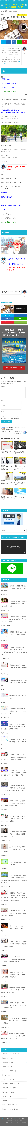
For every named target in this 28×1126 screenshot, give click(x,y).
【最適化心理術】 (8, 1092)
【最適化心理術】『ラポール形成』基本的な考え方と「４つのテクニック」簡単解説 (14, 619)
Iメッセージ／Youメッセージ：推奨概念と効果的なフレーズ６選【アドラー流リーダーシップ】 (14, 959)
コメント (3, 386)
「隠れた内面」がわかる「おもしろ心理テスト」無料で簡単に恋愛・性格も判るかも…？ (14, 913)
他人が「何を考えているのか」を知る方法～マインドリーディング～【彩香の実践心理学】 (14, 974)
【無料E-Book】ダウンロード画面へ (14, 367)
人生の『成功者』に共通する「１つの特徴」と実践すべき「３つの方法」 (13, 849)
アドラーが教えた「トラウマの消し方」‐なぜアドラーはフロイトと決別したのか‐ (14, 1005)
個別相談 (23, 1118)
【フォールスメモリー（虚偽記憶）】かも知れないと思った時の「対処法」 (14, 1021)
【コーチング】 (7, 1096)
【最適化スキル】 (7, 1062)
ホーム (4, 1118)
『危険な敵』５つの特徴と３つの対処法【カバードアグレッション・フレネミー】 (14, 711)
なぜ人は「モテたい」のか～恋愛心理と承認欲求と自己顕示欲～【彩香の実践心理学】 (14, 944)
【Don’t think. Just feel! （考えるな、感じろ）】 (12, 928)
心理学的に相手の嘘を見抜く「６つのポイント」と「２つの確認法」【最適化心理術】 (14, 990)
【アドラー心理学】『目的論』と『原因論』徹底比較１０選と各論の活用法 (14, 588)
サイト (2, 411)
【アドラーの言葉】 (8, 1079)
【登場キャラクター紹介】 (10, 1109)
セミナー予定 (17, 1118)
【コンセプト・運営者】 (9, 1070)
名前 (2, 400)
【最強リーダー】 (7, 1058)
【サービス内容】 (7, 1066)
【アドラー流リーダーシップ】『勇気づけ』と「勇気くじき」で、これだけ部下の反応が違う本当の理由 (14, 788)
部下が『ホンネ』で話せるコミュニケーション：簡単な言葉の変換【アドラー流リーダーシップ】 (14, 1036)
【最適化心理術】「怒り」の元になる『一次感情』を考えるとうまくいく (14, 634)
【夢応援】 (5, 1100)
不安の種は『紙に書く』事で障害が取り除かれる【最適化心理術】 (14, 742)
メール (3, 405)
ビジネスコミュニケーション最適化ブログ (14, 5)
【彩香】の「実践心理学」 (10, 1105)
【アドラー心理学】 (7, 1075)
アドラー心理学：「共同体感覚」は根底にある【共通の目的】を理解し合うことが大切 (13, 803)
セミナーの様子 (10, 1118)
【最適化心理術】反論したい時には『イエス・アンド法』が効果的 (14, 683)
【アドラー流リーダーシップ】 (11, 1083)
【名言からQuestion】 (7, 302)
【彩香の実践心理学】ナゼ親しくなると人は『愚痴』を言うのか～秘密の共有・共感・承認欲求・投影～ (14, 773)
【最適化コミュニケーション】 (11, 1053)
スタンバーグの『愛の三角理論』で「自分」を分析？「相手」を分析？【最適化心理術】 (13, 726)
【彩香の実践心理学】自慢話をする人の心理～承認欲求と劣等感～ (14, 667)
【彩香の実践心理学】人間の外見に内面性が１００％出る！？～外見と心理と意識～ (14, 604)
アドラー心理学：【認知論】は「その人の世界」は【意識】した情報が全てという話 (14, 834)
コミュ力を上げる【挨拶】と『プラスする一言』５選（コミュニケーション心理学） (14, 819)
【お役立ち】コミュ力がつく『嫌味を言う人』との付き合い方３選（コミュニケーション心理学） (14, 757)
